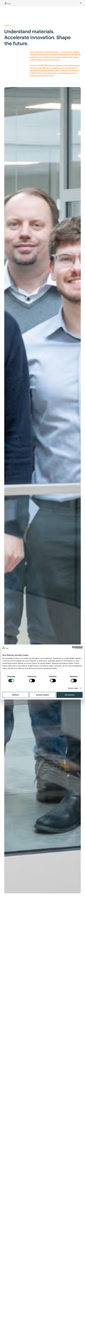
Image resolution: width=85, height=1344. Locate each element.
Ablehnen (15, 695)
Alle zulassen (69, 695)
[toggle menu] (81, 3)
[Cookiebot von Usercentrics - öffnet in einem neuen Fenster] (73, 647)
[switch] (32, 680)
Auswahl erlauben (42, 695)
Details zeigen (73, 688)
